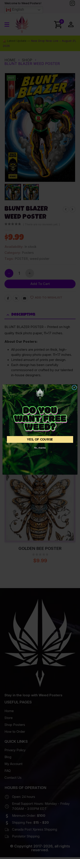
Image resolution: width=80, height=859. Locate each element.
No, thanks (40, 448)
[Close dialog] (74, 387)
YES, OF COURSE (40, 439)
